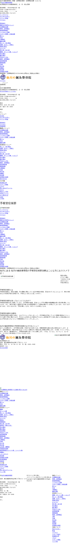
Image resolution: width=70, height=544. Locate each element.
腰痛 (1, 409)
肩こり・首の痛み (5, 43)
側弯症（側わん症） (6, 425)
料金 (53, 530)
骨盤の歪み (3, 46)
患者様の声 (3, 183)
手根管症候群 (4, 448)
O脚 (53, 516)
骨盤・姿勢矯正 (5, 28)
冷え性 (2, 443)
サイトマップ (37, 480)
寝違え (2, 420)
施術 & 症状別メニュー (7, 25)
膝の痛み (2, 55)
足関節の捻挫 (4, 71)
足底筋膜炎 (3, 459)
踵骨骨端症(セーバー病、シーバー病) (11, 450)
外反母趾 (2, 430)
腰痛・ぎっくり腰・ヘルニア (9, 52)
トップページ (4, 14)
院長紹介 (2, 23)
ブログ (2, 186)
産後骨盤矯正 (4, 30)
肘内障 (2, 69)
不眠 (1, 64)
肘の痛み (2, 53)
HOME (2, 116)
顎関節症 (2, 422)
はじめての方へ (5, 16)
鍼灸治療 (2, 41)
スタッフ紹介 (56, 534)
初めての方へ (56, 529)
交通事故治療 (4, 27)
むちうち (2, 48)
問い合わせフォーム (6, 188)
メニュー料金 (4, 18)
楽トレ (2, 36)
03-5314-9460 (8, 91)
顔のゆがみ (3, 179)
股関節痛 (2, 62)
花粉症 (2, 461)
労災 (1, 37)
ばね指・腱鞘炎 (5, 447)
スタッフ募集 (4, 184)
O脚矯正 (2, 39)
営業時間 (2, 126)
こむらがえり (4, 454)
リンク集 (2, 472)
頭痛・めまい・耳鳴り (7, 44)
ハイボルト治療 (5, 32)
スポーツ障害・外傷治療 (7, 34)
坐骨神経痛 (3, 61)
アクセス (2, 20)
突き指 (2, 66)
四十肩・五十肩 (5, 50)
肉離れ (2, 68)
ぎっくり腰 (3, 411)
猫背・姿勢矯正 (5, 59)
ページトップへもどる (35, 474)
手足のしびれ (4, 57)
